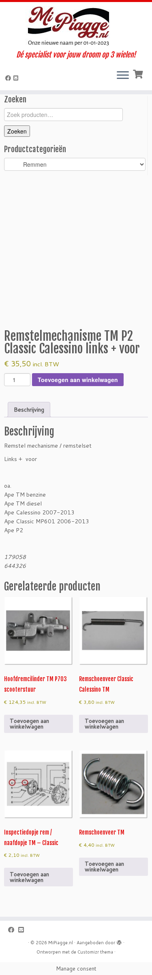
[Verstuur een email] (17, 78)
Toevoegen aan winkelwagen (78, 380)
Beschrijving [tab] (29, 410)
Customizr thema (95, 952)
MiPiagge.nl (60, 942)
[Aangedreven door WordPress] (119, 941)
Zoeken (17, 131)
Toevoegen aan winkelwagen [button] (29, 724)
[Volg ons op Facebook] (9, 78)
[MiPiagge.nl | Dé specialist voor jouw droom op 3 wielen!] (76, 26)
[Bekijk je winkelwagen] (139, 73)
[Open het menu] (123, 76)
